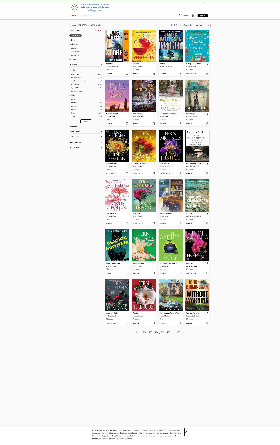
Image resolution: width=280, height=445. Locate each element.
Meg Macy (164, 216)
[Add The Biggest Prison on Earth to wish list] (180, 123)
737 (162, 332)
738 (168, 332)
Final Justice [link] (164, 164)
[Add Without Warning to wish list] (207, 323)
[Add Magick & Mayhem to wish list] (127, 273)
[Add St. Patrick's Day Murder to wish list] (180, 273)
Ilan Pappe (164, 116)
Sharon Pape (112, 266)
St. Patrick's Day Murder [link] (168, 263)
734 (144, 332)
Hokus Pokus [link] (111, 214)
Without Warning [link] (192, 313)
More (86, 121)
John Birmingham (193, 316)
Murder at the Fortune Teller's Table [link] (170, 313)
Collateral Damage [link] (139, 164)
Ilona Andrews (139, 116)
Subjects (74, 15)
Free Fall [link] (189, 263)
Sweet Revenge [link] (138, 263)
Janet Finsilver (165, 316)
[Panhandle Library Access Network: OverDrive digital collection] (90, 7)
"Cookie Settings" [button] (122, 436)
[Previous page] (132, 332)
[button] (183, 16)
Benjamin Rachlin (193, 166)
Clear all (98, 31)
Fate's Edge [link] (190, 114)
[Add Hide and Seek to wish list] (127, 173)
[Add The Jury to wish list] (153, 323)
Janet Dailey (111, 116)
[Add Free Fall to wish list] (207, 273)
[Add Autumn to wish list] (207, 223)
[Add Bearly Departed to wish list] (180, 223)
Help (205, 3)
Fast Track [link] (136, 214)
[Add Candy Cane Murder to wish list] (207, 73)
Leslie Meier (165, 266)
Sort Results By (186, 25)
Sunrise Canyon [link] (112, 114)
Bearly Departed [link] (166, 214)
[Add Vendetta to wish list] (153, 73)
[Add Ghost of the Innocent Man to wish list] (207, 173)
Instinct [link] (162, 64)
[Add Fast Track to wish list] (153, 223)
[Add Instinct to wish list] (180, 73)
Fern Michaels (139, 66)
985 (178, 332)
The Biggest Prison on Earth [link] (170, 114)
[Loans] (193, 16)
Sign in (202, 15)
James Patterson (113, 66)
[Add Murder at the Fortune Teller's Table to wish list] (180, 323)
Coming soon (75, 55)
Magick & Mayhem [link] (113, 263)
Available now (75, 52)
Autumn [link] (189, 214)
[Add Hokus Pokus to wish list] (127, 223)
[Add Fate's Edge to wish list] (207, 123)
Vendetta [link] (136, 64)
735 (150, 332)
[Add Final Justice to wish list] (180, 173)
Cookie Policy (127, 439)
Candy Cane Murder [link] (193, 64)
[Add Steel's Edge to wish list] (153, 123)
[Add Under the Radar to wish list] (127, 323)
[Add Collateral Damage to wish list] (153, 173)
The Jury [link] (136, 313)
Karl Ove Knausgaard (194, 216)
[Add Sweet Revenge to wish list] (153, 273)
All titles (73, 48)
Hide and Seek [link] (111, 164)
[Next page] (184, 332)
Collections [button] (86, 15)
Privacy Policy (148, 430)
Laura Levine (192, 66)
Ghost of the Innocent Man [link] (196, 164)
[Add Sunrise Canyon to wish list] (127, 123)
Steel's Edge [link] (137, 114)
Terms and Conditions (130, 430)
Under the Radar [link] (112, 313)
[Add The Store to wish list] (127, 73)
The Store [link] (109, 64)
